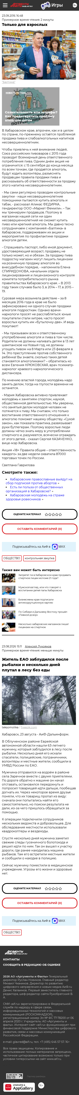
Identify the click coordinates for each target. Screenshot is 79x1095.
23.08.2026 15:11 (12, 646)
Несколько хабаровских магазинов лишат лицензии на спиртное (43, 626)
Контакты (11, 959)
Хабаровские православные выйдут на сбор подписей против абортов (39, 481)
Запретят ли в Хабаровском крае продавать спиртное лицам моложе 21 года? (44, 577)
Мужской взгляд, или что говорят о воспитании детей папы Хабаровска (40, 589)
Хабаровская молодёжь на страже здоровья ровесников (35, 497)
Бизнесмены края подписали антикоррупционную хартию (35, 601)
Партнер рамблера (36, 1076)
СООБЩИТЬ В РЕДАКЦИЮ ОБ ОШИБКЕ (31, 965)
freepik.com (29, 727)
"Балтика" (8, 82)
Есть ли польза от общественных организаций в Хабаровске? (34, 489)
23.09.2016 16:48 (12, 15)
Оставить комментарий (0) (39, 529)
